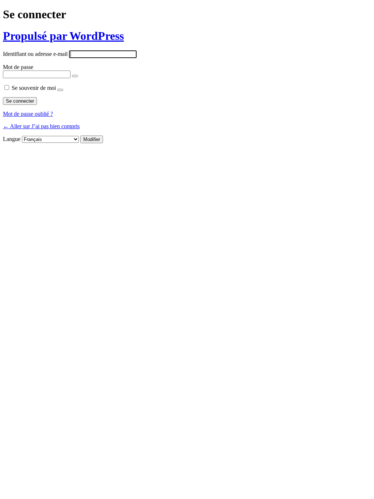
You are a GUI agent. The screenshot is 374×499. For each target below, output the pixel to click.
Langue (11, 139)
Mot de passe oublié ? (28, 114)
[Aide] (60, 90)
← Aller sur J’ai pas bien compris (41, 126)
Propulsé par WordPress (63, 35)
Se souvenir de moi (34, 88)
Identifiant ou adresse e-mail (35, 54)
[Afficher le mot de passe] (75, 76)
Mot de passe (18, 67)
